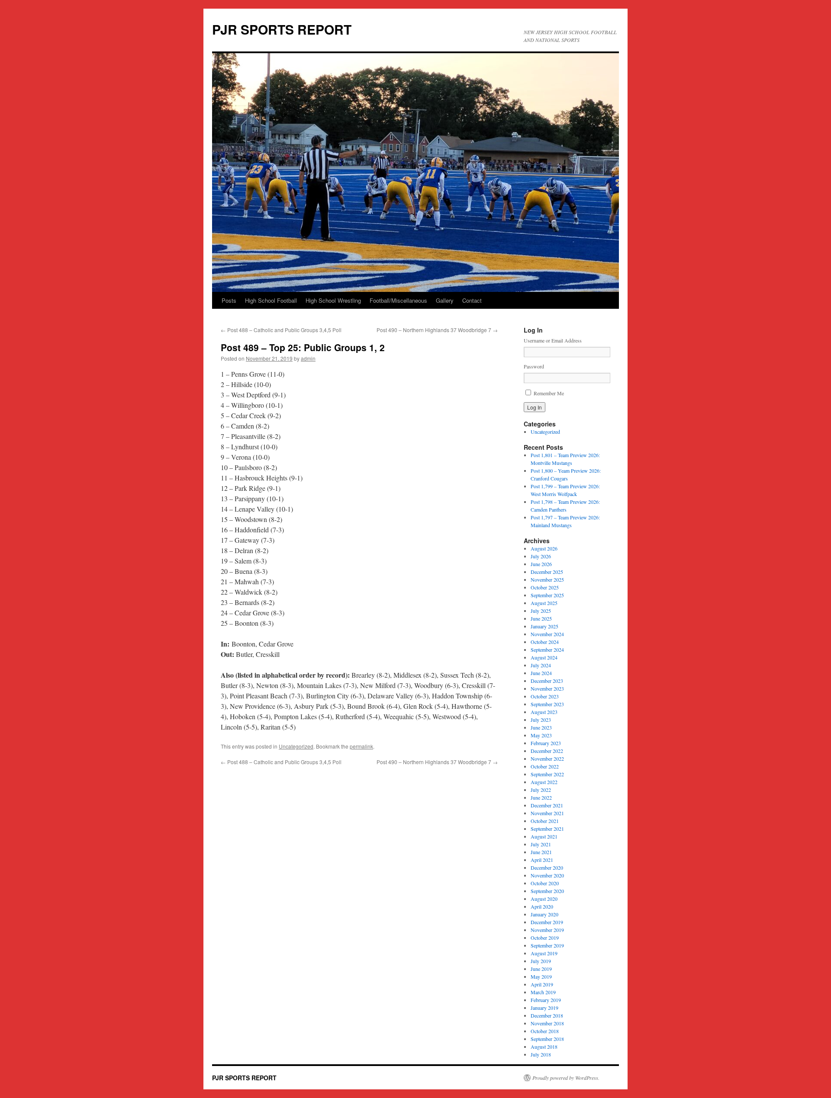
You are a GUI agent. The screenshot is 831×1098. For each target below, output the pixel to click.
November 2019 (547, 929)
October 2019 (545, 937)
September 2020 (547, 890)
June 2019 (541, 968)
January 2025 (544, 626)
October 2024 (545, 641)
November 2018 (547, 1023)
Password (534, 366)
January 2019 (544, 1007)
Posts (229, 300)
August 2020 (544, 898)
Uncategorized (296, 746)
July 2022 (541, 789)
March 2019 (543, 992)
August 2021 (544, 836)
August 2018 (544, 1046)
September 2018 (547, 1038)
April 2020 (542, 906)
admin (308, 358)
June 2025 (541, 618)
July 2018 (541, 1054)
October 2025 (545, 587)
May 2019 (541, 976)
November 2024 (547, 634)
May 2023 (541, 735)
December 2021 (547, 805)
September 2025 (547, 595)
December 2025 (547, 571)
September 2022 (547, 774)
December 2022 (547, 750)
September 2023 (547, 704)
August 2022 (544, 781)
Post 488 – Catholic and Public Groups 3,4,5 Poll (281, 329)
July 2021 (541, 844)
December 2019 (547, 922)
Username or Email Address (553, 340)
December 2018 (547, 1015)
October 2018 (545, 1031)
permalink (361, 746)
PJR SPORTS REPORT (281, 29)
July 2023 (541, 719)
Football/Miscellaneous (398, 300)
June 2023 (541, 727)
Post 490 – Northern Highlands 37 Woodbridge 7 (437, 329)
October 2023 (545, 696)
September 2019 (547, 945)
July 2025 (541, 610)
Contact (472, 300)
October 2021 (545, 820)
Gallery (445, 300)
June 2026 (541, 563)
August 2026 (544, 548)
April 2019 (542, 984)
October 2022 (545, 766)
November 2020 (547, 875)
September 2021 (547, 828)
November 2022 (547, 758)
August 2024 (544, 657)
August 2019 (544, 953)
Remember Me (549, 393)
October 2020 (545, 883)
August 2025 (544, 602)
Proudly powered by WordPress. (565, 1077)
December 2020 (547, 867)
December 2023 (547, 680)
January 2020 (544, 914)
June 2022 (541, 797)
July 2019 (541, 960)
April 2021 (542, 859)
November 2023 (547, 688)
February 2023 (546, 742)
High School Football (271, 300)
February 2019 (546, 999)
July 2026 (541, 556)
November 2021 (547, 813)
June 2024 (541, 672)
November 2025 (547, 579)
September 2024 (547, 649)
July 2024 (541, 665)
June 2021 (541, 851)
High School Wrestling (333, 300)
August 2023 (544, 711)
